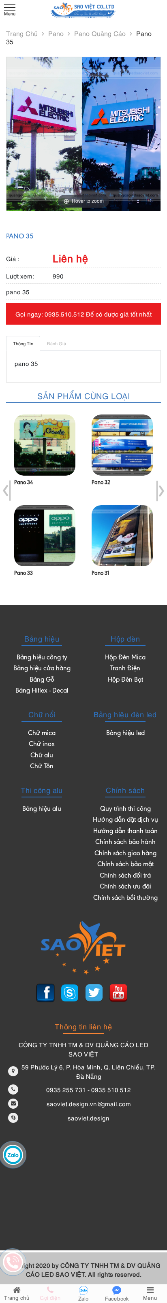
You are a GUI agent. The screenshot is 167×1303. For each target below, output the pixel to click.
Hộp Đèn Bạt (125, 680)
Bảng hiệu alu (41, 809)
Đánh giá (56, 343)
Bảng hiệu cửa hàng (42, 668)
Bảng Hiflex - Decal (42, 691)
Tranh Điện (125, 668)
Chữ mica (42, 733)
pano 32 (101, 483)
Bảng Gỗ (42, 680)
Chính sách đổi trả (125, 876)
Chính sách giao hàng (125, 853)
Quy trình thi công (125, 809)
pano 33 (23, 573)
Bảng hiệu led (125, 733)
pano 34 (23, 483)
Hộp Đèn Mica (125, 658)
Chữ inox (42, 744)
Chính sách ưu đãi (125, 887)
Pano (57, 33)
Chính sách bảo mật (125, 864)
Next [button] (160, 491)
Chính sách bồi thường (125, 898)
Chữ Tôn (42, 766)
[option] (45, 502)
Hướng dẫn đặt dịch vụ (125, 820)
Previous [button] (7, 491)
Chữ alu (41, 755)
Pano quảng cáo (101, 33)
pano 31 (100, 573)
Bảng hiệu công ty (42, 658)
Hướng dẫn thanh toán (125, 831)
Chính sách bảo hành (125, 842)
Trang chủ (23, 33)
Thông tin (23, 343)
